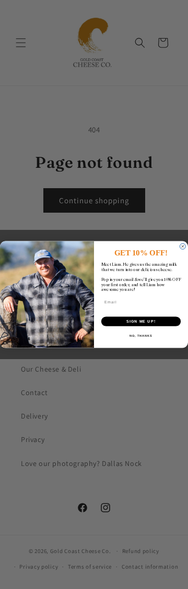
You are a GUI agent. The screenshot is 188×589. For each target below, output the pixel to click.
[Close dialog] (182, 246)
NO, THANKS (141, 335)
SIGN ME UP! (141, 321)
